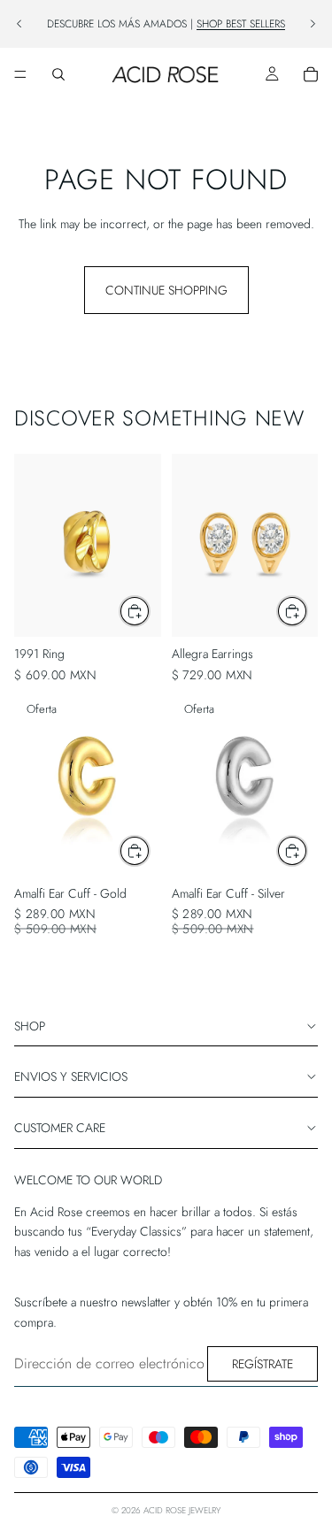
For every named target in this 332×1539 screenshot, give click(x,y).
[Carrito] (310, 74)
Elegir (150, 611)
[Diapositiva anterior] (19, 23)
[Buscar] (58, 74)
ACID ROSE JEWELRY (181, 1510)
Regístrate (262, 1364)
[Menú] (20, 74)
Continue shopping (166, 290)
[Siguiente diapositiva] (312, 23)
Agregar (307, 611)
